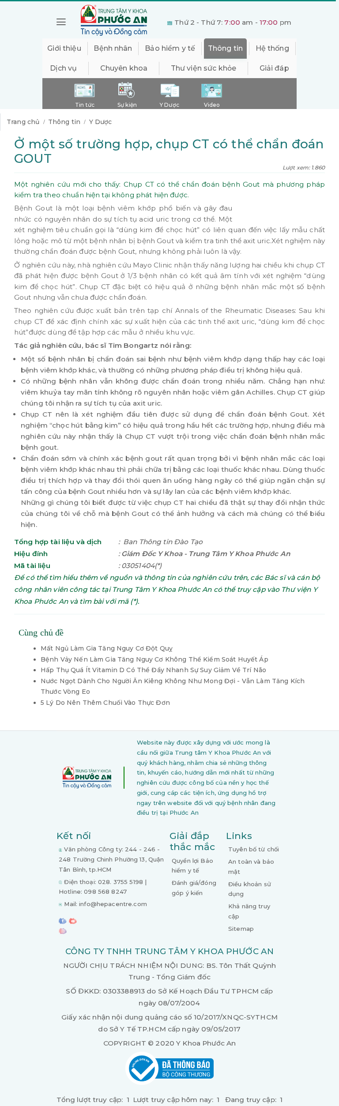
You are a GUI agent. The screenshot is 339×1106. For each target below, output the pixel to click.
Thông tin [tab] (225, 48)
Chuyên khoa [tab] (124, 68)
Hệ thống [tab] (272, 48)
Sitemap (241, 928)
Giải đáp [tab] (274, 68)
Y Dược (100, 122)
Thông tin (64, 122)
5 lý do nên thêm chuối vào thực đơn (105, 703)
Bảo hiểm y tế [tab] (170, 48)
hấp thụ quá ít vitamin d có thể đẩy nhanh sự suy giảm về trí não (153, 670)
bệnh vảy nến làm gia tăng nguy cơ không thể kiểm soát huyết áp (154, 659)
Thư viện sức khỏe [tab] (203, 68)
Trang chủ (23, 122)
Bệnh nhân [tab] (113, 48)
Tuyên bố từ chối (253, 849)
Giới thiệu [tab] (64, 48)
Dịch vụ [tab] (63, 68)
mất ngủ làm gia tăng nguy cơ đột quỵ (107, 648)
